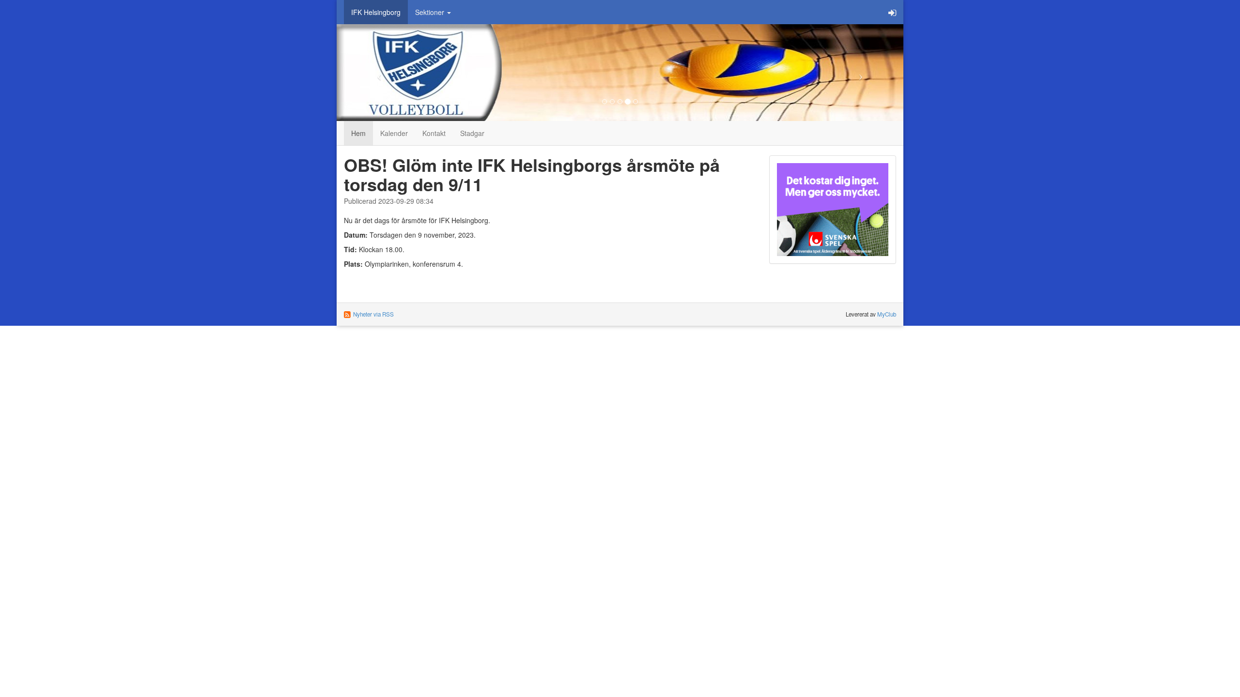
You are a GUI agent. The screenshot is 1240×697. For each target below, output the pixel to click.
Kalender (394, 133)
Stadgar (472, 133)
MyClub (886, 314)
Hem (358, 133)
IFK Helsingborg (376, 12)
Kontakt (434, 133)
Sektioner (430, 12)
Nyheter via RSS (373, 314)
